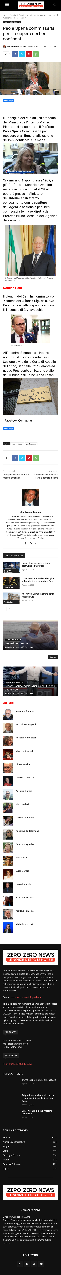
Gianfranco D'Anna (17, 46)
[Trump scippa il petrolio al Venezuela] (11, 1084)
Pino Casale (22, 857)
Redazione (9, 647)
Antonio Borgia (24, 791)
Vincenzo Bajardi (25, 711)
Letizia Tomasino (25, 817)
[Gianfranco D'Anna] (5, 46)
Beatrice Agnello (25, 844)
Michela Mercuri (24, 924)
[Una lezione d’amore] (30, 635)
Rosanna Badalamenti (27, 830)
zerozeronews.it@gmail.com (27, 997)
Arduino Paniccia (25, 910)
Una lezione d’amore (16, 643)
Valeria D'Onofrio (25, 777)
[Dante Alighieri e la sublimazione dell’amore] (11, 1115)
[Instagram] (30, 543)
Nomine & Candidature (19, 15)
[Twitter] (22, 54)
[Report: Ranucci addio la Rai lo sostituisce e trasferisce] (11, 567)
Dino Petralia (23, 764)
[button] (54, 5)
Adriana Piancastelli (26, 737)
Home (5, 15)
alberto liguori (17, 444)
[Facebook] (15, 54)
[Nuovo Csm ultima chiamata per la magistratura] (11, 598)
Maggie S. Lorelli (24, 751)
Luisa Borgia (22, 870)
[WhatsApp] (36, 54)
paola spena (31, 444)
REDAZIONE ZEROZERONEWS (17, 1063)
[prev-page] (5, 609)
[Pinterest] (29, 54)
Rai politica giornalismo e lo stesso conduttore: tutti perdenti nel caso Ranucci (38, 1098)
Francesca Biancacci (26, 897)
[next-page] (9, 609)
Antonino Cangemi (26, 724)
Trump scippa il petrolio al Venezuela (39, 1080)
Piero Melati (22, 804)
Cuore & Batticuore (13, 639)
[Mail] (27, 1264)
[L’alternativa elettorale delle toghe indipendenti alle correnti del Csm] (11, 583)
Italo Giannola (23, 884)
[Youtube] (41, 1264)
